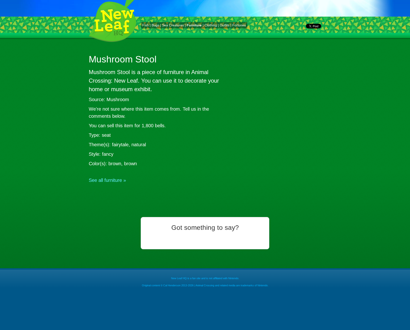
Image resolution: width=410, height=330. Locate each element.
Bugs (155, 25)
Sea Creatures (173, 25)
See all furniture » (107, 180)
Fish (145, 25)
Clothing (211, 25)
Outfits (224, 25)
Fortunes (239, 25)
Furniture (194, 25)
